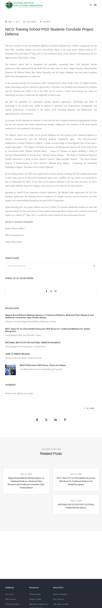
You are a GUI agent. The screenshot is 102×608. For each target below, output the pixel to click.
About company (60, 594)
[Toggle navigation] (95, 5)
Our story (9, 594)
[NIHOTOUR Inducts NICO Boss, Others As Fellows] (10, 370)
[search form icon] (90, 5)
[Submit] (94, 266)
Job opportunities (61, 604)
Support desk (35, 599)
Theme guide (35, 594)
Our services (58, 599)
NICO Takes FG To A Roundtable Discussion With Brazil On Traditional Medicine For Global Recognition (76, 481)
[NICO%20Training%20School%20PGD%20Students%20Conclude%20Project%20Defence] (37, 420)
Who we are (10, 599)
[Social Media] (46, 292)
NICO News (32, 22)
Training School (12, 604)
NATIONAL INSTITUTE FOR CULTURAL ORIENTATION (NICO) (76, 506)
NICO (48, 22)
